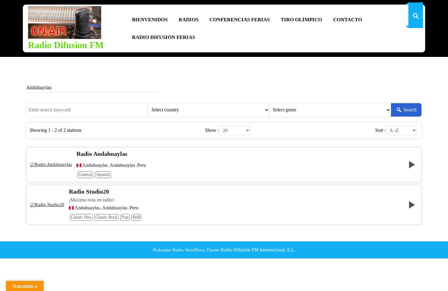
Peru (141, 165)
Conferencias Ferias (239, 20)
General (85, 174)
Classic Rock (106, 217)
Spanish (103, 174)
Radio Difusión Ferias (163, 37)
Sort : (380, 130)
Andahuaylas (39, 87)
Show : (212, 130)
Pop (125, 217)
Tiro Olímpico (301, 20)
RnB (136, 217)
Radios (188, 20)
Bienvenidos (150, 20)
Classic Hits (81, 217)
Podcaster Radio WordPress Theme (186, 249)
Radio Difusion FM (66, 45)
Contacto (347, 20)
